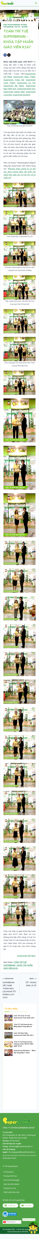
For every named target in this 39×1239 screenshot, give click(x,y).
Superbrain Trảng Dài (13, 80)
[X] (9, 55)
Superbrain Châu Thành (24, 77)
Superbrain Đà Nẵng (13, 86)
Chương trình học (10, 1176)
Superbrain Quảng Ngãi (14, 92)
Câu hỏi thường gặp (11, 1180)
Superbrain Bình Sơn (26, 89)
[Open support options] (30, 1225)
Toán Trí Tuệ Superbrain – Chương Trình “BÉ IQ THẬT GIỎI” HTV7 (23, 1044)
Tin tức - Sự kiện (21, 27)
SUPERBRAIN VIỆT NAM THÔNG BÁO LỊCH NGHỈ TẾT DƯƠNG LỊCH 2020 (9, 988)
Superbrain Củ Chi (26, 83)
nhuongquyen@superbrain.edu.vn (21, 1152)
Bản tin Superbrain (11, 25)
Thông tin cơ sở (9, 1188)
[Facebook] (5, 55)
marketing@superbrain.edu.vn (20, 1146)
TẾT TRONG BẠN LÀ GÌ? (30, 982)
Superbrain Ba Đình (21, 95)
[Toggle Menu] (36, 3)
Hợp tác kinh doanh (11, 1184)
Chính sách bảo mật (11, 1192)
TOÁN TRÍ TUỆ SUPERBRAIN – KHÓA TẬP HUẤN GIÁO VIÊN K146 (18, 965)
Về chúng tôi (8, 1172)
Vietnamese (10, 1222)
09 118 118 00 (14, 1141)
